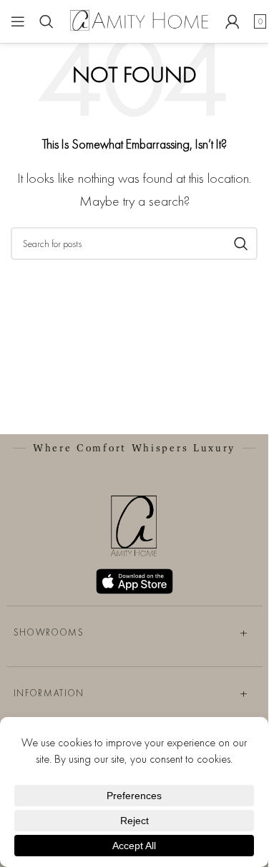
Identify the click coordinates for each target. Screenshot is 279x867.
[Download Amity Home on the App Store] (134, 581)
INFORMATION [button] (49, 693)
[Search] (46, 21)
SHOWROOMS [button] (49, 632)
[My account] (232, 21)
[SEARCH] (241, 243)
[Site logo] (139, 19)
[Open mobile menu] (18, 21)
